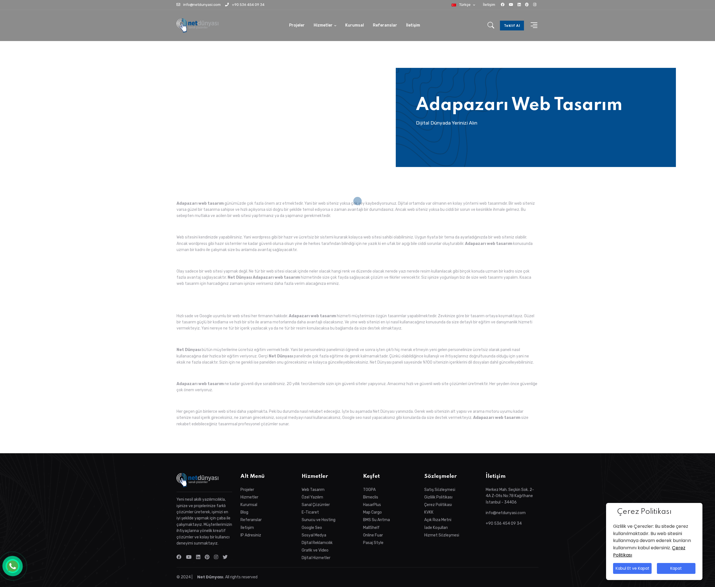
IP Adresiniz (250, 535)
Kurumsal (354, 25)
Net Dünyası (209, 577)
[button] (532, 25)
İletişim (489, 5)
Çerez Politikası (438, 504)
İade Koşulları (436, 527)
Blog (244, 512)
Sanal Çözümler (316, 504)
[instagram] (534, 5)
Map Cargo (372, 512)
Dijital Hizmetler (316, 557)
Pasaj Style (373, 542)
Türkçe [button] (464, 5)
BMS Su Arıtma (376, 519)
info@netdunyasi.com (201, 5)
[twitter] (226, 557)
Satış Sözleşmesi (439, 489)
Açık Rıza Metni (437, 519)
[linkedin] (519, 5)
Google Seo (312, 527)
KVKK (428, 512)
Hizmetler (323, 25)
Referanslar (385, 25)
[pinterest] (527, 5)
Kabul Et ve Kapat (632, 568)
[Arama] (491, 26)
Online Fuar (373, 535)
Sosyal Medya (314, 535)
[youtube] (511, 5)
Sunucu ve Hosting (318, 519)
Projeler (297, 25)
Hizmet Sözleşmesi (441, 535)
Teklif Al (512, 25)
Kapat (676, 568)
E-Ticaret (310, 512)
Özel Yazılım (312, 497)
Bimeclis (370, 497)
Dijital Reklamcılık (317, 542)
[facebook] (503, 5)
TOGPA (369, 489)
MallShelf (371, 527)
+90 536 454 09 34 (247, 5)
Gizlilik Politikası (438, 497)
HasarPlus (372, 504)
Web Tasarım (313, 489)
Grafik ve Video (315, 550)
